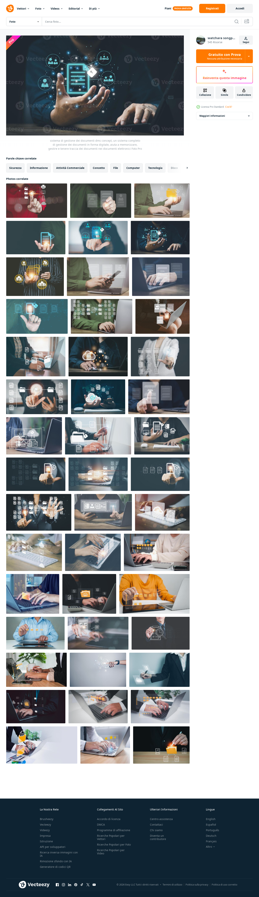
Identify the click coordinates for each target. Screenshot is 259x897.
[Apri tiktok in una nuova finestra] (81, 884)
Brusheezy (46, 819)
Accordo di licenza (108, 819)
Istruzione (46, 841)
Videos (55, 8)
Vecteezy (45, 824)
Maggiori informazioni (212, 115)
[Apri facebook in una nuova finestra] (57, 884)
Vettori (21, 8)
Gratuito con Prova (224, 56)
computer (133, 168)
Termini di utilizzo (172, 884)
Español (211, 824)
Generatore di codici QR (55, 867)
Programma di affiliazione (113, 830)
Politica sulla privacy (197, 884)
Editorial (74, 8)
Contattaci (156, 824)
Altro (209, 846)
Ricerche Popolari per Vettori (111, 837)
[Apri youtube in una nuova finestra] (94, 884)
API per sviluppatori (52, 847)
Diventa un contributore (158, 837)
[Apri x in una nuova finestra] (88, 884)
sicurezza (15, 168)
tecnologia (155, 168)
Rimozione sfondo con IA (56, 861)
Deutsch (211, 836)
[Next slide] (184, 168)
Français (211, 841)
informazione (39, 168)
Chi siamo (156, 830)
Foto (38, 8)
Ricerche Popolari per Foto (114, 844)
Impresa (45, 836)
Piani (168, 8)
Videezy (45, 830)
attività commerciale (70, 168)
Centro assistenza (161, 819)
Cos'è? (228, 106)
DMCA (101, 824)
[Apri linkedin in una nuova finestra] (69, 884)
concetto (99, 168)
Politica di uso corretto (224, 884)
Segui (246, 42)
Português (212, 830)
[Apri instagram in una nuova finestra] (63, 884)
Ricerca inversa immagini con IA (59, 854)
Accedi (240, 8)
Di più (93, 8)
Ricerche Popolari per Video (111, 851)
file (115, 168)
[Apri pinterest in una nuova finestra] (75, 884)
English (210, 819)
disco (174, 168)
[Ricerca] (236, 21)
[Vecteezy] (10, 8)
